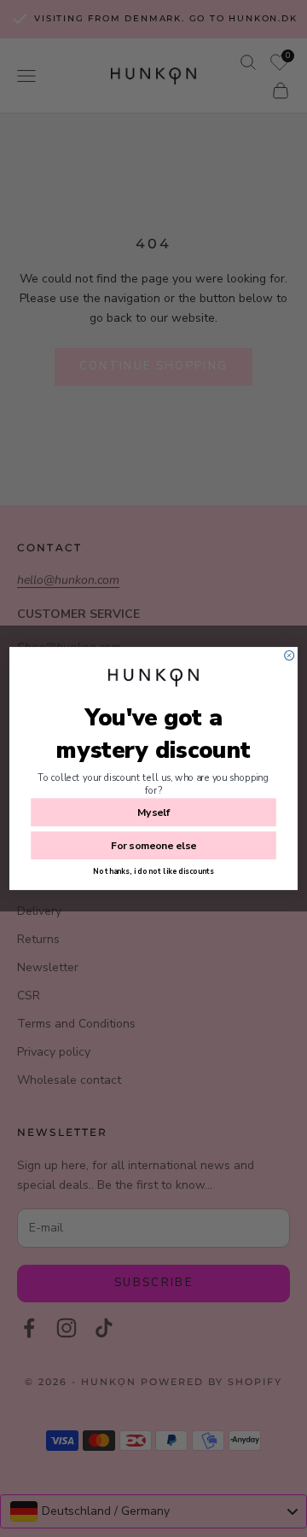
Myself (154, 812)
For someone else (154, 846)
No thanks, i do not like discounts (153, 871)
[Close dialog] (289, 655)
